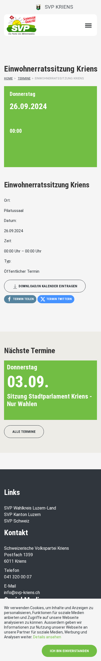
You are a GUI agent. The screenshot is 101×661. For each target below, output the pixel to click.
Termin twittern (59, 299)
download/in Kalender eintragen (47, 286)
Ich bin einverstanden (69, 651)
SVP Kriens (57, 7)
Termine (24, 78)
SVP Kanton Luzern (22, 514)
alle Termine (24, 432)
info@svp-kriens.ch (22, 592)
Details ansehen (47, 637)
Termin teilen (23, 299)
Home (8, 78)
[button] (84, 390)
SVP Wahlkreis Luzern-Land (30, 508)
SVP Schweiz (16, 521)
